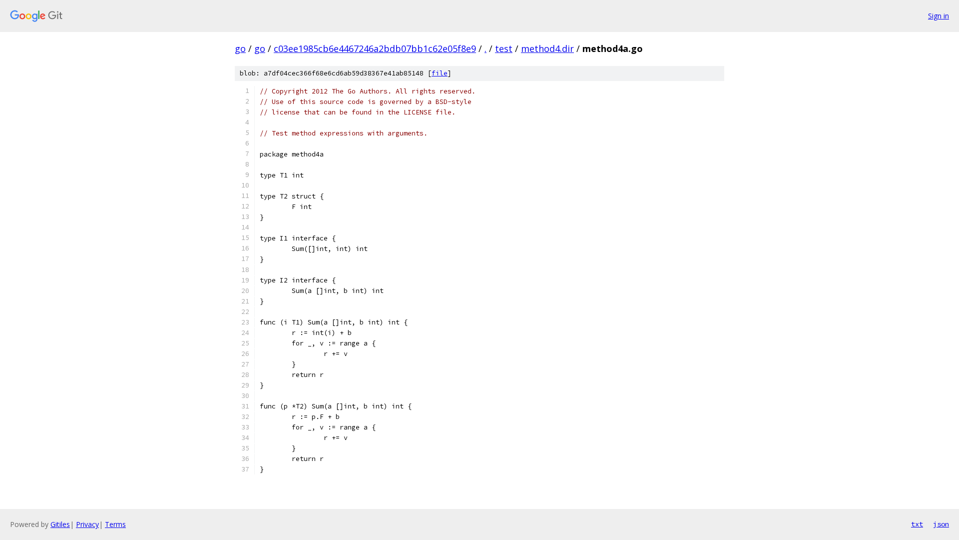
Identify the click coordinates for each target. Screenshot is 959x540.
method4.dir (547, 48)
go (240, 48)
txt (917, 524)
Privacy (87, 524)
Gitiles (60, 524)
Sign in (938, 15)
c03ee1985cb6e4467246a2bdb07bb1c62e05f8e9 (375, 48)
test (503, 48)
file (440, 73)
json (941, 524)
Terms (115, 524)
